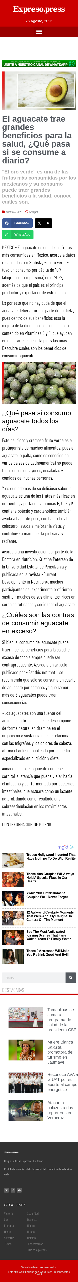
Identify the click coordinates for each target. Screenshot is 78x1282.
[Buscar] (71, 977)
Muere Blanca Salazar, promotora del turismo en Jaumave (60, 1052)
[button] (39, 31)
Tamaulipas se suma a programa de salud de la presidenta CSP (61, 1019)
